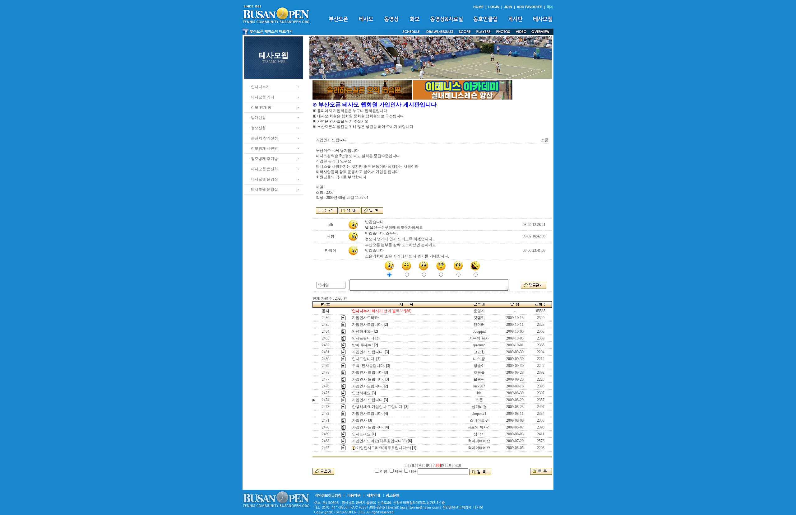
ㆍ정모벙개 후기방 (262, 159)
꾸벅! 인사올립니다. (368, 365)
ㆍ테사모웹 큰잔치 (262, 169)
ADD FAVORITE (529, 7)
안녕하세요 (361, 393)
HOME (478, 7)
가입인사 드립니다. (368, 352)
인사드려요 (361, 434)
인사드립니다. (363, 359)
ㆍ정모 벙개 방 (259, 107)
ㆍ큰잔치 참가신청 (262, 138)
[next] (456, 465)
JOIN (508, 7)
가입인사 (359, 420)
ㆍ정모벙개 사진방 (262, 148)
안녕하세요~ (362, 331)
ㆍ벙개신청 (256, 117)
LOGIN (493, 7)
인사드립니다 (363, 338)
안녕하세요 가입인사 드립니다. (377, 407)
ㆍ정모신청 (256, 128)
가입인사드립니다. (367, 324)
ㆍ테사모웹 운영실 (262, 189)
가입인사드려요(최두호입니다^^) (379, 441)
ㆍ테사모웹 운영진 (262, 179)
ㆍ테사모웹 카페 (260, 97)
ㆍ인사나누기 (258, 87)
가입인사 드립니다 (367, 372)
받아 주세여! (362, 345)
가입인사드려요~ (366, 318)
